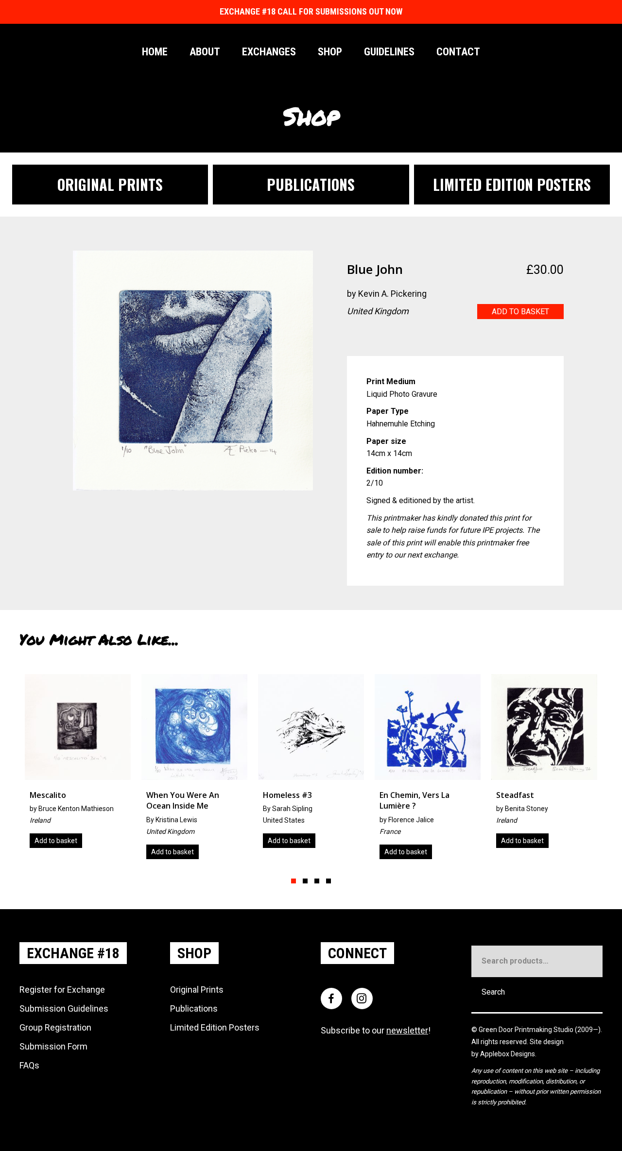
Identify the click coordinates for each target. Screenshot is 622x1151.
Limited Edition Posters (214, 1027)
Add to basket (520, 311)
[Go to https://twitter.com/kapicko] (373, 336)
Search (493, 992)
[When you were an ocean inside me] (80, 770)
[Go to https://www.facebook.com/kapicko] (412, 336)
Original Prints (197, 989)
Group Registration (55, 1027)
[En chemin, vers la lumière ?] (313, 770)
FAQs (29, 1065)
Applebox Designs (507, 1054)
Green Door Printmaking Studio (527, 1029)
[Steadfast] (429, 764)
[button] (293, 881)
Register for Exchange (62, 989)
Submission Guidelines (63, 1008)
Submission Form (53, 1046)
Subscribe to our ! (376, 1030)
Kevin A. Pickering (392, 293)
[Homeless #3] (196, 764)
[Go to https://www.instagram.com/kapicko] (393, 336)
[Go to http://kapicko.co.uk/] (354, 336)
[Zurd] (546, 764)
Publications (194, 1008)
